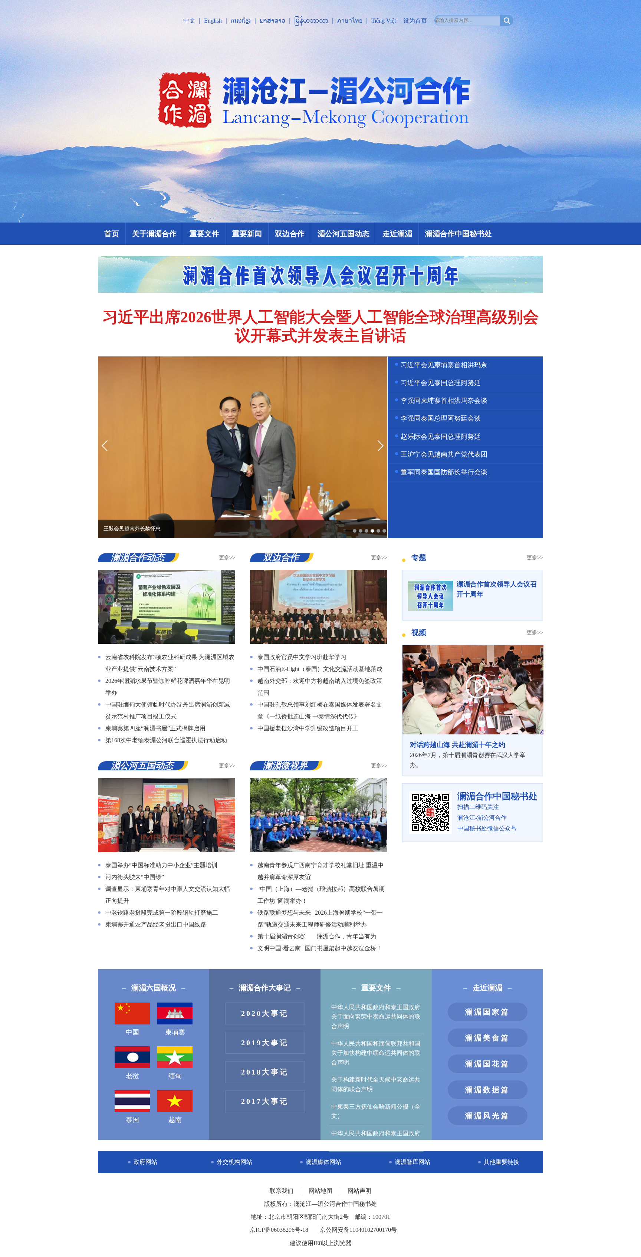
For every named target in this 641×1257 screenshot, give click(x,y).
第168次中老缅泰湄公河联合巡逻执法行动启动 (166, 740)
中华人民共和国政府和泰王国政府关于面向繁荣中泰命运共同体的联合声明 (375, 1016)
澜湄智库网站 (412, 1162)
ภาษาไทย (349, 20)
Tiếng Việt (383, 20)
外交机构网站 (234, 1162)
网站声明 (359, 1191)
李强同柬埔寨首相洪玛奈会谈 (444, 400)
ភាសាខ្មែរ (241, 20)
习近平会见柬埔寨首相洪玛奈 (444, 365)
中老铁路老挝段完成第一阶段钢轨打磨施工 (161, 912)
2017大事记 (265, 1101)
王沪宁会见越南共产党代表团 (444, 454)
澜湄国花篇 (487, 1064)
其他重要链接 (501, 1162)
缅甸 (175, 1076)
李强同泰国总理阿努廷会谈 (441, 418)
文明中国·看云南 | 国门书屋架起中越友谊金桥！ (319, 948)
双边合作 (290, 234)
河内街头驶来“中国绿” (134, 877)
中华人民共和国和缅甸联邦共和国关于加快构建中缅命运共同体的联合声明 (375, 1053)
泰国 (132, 1119)
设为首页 (415, 20)
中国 (132, 1032)
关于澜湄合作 (154, 234)
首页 (111, 234)
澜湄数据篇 (487, 1090)
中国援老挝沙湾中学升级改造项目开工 (307, 728)
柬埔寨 (175, 1032)
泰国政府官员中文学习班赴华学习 (301, 657)
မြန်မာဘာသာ (311, 20)
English (213, 20)
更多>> (227, 557)
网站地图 (321, 1191)
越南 (175, 1119)
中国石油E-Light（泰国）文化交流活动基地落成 (319, 669)
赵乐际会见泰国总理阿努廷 (441, 436)
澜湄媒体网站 (323, 1162)
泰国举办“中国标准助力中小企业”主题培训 (161, 865)
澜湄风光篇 (487, 1116)
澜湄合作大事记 (265, 988)
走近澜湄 (397, 234)
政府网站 (145, 1162)
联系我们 (282, 1191)
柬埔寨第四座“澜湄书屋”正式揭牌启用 (155, 728)
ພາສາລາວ (272, 20)
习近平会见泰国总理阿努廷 (441, 382)
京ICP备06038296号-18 (279, 1230)
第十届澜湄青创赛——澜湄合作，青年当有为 (316, 936)
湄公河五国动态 (343, 234)
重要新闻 (247, 234)
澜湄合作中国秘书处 (458, 234)
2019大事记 (265, 1043)
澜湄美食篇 (487, 1038)
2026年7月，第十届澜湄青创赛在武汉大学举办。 (468, 754)
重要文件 (204, 234)
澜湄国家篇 (487, 1012)
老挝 (132, 1076)
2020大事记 (265, 1013)
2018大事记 (265, 1072)
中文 (189, 20)
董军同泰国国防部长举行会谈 (444, 472)
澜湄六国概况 (153, 988)
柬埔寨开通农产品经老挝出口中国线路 (155, 924)
